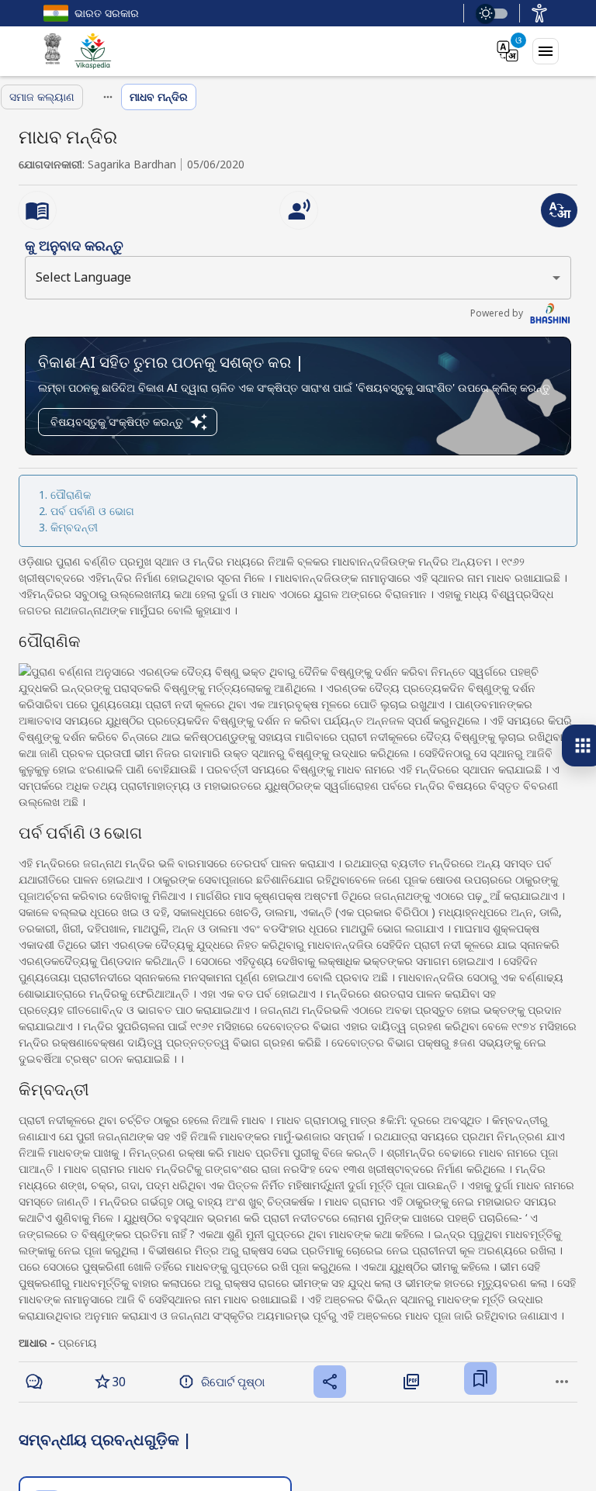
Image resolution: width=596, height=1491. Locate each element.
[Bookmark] (480, 1378)
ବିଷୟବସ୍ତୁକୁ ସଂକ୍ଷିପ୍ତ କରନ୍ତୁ (116, 421)
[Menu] (545, 51)
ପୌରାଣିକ (70, 494)
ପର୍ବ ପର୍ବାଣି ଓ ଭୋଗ (92, 510)
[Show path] (108, 97)
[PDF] (411, 1381)
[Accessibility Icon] (539, 13)
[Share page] (329, 1381)
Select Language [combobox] (83, 276)
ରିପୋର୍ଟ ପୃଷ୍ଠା (233, 1381)
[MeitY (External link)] (52, 51)
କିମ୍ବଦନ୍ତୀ (74, 527)
